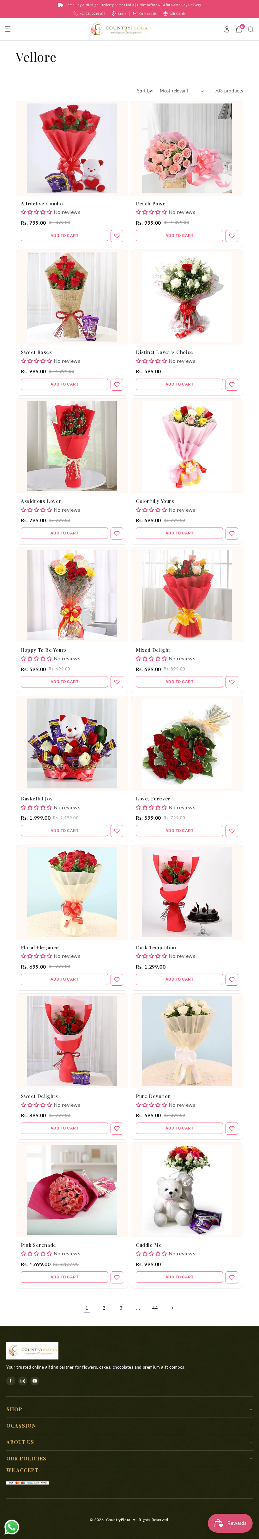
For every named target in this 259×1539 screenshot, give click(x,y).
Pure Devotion (153, 1096)
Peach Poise (151, 203)
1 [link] (86, 1308)
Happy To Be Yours (44, 650)
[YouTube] (34, 1381)
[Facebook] (10, 1381)
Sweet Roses (36, 352)
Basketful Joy (37, 798)
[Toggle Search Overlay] (250, 29)
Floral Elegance (40, 947)
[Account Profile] (226, 29)
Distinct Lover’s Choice (164, 352)
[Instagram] (22, 1381)
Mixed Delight (153, 650)
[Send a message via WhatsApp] (12, 1527)
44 (155, 1308)
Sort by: (145, 90)
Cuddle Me (149, 1245)
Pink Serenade (38, 1245)
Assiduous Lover (41, 501)
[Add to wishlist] (117, 236)
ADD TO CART (65, 235)
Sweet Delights (39, 1096)
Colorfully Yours (155, 501)
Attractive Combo (42, 203)
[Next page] (172, 1308)
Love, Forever (153, 798)
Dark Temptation (156, 947)
